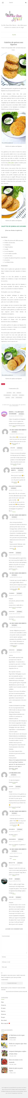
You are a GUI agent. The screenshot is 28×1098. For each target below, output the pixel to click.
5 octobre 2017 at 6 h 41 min (14, 613)
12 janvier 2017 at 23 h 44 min (17, 472)
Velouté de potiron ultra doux (16, 991)
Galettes (15, 395)
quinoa (8, 397)
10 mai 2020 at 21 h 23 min (14, 864)
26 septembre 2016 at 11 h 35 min (16, 415)
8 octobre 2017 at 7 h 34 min (14, 652)
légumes (21, 395)
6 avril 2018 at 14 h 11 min (14, 788)
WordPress (20, 1093)
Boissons (3, 1014)
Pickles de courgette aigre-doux (18, 1043)
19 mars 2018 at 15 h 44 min (14, 776)
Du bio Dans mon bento (18, 429)
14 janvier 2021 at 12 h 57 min (15, 881)
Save (4, 384)
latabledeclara (15, 772)
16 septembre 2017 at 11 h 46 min (15, 595)
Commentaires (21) (13, 388)
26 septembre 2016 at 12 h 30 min (17, 433)
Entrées (3, 1011)
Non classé (4, 1020)
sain (13, 397)
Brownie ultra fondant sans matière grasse (13, 988)
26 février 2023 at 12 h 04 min (15, 899)
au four (9, 392)
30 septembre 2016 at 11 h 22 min (16, 519)
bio (14, 392)
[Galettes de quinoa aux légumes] (13, 69)
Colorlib (9, 1093)
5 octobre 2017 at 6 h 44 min (15, 627)
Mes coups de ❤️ (5, 1023)
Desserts (3, 1005)
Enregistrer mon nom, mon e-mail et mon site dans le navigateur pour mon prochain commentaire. (13, 977)
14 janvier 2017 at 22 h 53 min (15, 554)
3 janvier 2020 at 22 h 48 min (16, 853)
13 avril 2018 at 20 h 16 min (14, 831)
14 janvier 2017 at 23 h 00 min (16, 577)
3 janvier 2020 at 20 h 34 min (15, 841)
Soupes (3, 1017)
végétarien (19, 397)
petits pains (11, 162)
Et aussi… (3, 1008)
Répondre (21, 413)
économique (7, 395)
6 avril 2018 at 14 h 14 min (15, 815)
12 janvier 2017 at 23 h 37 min (16, 450)
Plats (14, 34)
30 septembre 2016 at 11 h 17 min (15, 490)
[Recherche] (26, 2)
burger (19, 392)
